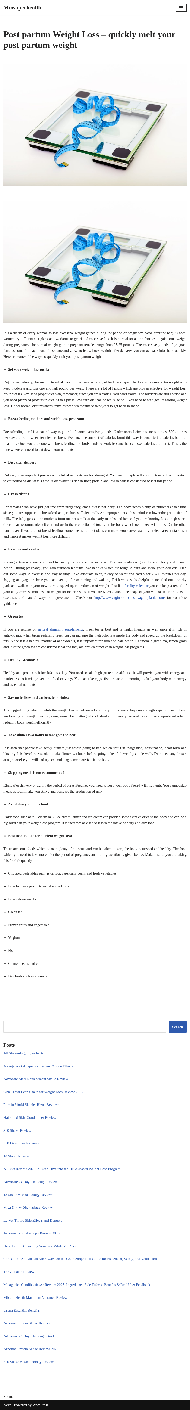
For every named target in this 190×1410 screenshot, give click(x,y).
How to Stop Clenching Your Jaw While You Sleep (40, 1246)
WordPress (40, 1405)
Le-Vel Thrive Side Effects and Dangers (32, 1220)
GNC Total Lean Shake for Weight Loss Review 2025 (43, 1092)
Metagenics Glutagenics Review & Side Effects (38, 1066)
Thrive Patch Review (19, 1272)
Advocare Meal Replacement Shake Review (35, 1079)
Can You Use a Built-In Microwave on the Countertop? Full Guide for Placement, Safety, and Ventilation (80, 1259)
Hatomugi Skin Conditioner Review (29, 1117)
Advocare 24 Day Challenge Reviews (31, 1182)
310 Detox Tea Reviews (21, 1143)
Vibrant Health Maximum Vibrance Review (35, 1297)
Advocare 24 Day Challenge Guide (29, 1336)
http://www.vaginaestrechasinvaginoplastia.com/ (129, 598)
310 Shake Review (17, 1130)
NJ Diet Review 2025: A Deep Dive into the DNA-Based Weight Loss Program (61, 1169)
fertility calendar (136, 586)
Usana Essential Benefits (21, 1310)
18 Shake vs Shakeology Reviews (28, 1195)
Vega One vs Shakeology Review (28, 1207)
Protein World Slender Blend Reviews (31, 1105)
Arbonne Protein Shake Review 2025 (30, 1349)
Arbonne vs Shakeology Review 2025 (31, 1233)
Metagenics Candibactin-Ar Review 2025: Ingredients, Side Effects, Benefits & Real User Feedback (76, 1285)
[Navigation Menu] (181, 8)
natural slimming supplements (60, 629)
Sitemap (9, 1396)
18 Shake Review (16, 1156)
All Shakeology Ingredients (23, 1053)
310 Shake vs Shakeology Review (28, 1362)
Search (177, 1027)
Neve (7, 1405)
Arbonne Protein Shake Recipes (26, 1323)
